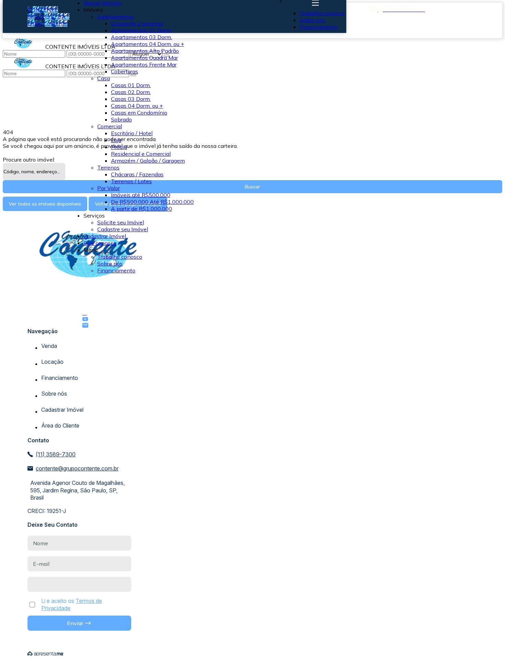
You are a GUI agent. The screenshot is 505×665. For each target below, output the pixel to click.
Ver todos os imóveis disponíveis (45, 204)
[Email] (88, 325)
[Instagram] (397, 9)
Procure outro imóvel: (29, 159)
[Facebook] (88, 312)
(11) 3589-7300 (56, 454)
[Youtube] (88, 319)
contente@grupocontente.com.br (77, 468)
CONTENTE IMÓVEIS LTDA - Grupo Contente (48, 16)
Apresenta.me (45, 653)
